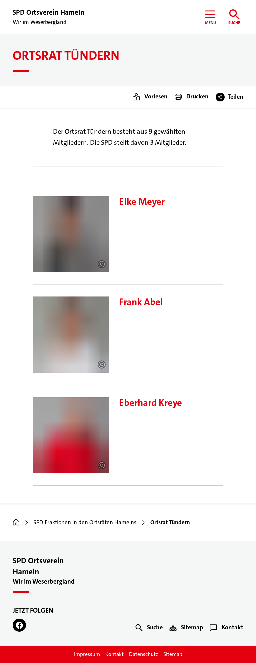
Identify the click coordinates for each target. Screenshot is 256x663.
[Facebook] (19, 625)
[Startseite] (16, 522)
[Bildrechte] (102, 264)
